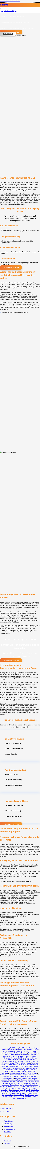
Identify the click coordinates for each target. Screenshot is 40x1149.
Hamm (2, 1086)
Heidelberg (21, 1088)
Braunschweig (19, 1081)
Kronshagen (33, 1056)
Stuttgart (24, 1075)
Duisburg (6, 1078)
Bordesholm (16, 1058)
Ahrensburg (6, 1048)
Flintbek (28, 1058)
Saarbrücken (34, 1085)
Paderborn (16, 1090)
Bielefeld (24, 1078)
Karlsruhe (11, 1080)
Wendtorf (27, 1061)
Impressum (7, 1143)
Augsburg (17, 1080)
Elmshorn (19, 1049)
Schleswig (33, 1054)
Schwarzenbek (7, 1056)
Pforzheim (22, 1091)
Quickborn (35, 1053)
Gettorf (10, 1064)
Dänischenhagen (7, 1061)
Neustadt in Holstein (7, 1053)
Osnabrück (6, 1088)
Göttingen (3, 1093)
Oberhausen (5, 1085)
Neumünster (33, 1051)
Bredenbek (3, 1064)
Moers (5, 1096)
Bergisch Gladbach (7, 1095)
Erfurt (35, 1083)
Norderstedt (17, 1053)
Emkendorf (25, 1066)
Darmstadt (28, 1088)
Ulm (10, 1091)
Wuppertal (18, 1078)
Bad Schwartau (23, 1048)
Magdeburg (6, 1083)
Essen (11, 1076)
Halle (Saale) (35, 1081)
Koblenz (36, 1093)
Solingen (34, 1088)
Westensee (12, 1066)
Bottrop (9, 1093)
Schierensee (35, 1064)
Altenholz (8, 1059)
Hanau (34, 1096)
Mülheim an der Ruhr (33, 1086)
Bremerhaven (29, 1093)
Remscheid (17, 1095)
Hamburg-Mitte (15, 1071)
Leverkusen (13, 1088)
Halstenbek (30, 1049)
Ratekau (6, 1054)
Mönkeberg (22, 1059)
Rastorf (16, 1070)
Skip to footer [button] (16, 1)
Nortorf (28, 1063)
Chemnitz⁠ (27, 1081)
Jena (36, 1095)
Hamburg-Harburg (14, 1073)
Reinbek (12, 1054)
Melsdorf (34, 1058)
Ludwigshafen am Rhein (12, 1086)
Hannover (28, 1076)
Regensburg (4, 1090)
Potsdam (27, 1085)
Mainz (31, 1083)
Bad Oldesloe (14, 1048)
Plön (27, 1056)
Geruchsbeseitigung (9, 1129)
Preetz (30, 1053)
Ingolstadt (27, 1090)
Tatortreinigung (8, 1121)
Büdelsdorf (34, 1068)
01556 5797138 (4, 1111)
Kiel (18, 1051)
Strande (15, 1064)
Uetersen (22, 1056)
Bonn (29, 1078)
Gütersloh (21, 1096)
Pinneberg (24, 1053)
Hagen (22, 1085)
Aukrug (23, 1063)
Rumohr (29, 1064)
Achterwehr (34, 1063)
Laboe (14, 1061)
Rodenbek (5, 1066)
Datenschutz (7, 1141)
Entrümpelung (8, 1124)
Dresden (21, 1076)
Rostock (12, 1085)
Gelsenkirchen (5, 1081)
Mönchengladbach (33, 1080)
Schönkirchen (31, 1059)
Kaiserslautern (17, 1098)
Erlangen (22, 1093)
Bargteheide (4, 1049)
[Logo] (8, 11)
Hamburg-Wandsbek (27, 1073)
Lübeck (22, 1051)
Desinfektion (7, 1132)
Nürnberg (34, 1076)
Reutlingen (15, 1093)
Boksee (9, 1068)
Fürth (6, 1091)
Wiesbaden (24, 1080)
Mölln (27, 1051)
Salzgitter (10, 1096)
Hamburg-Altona (24, 1070)
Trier (22, 1095)
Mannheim (4, 1080)
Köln (8, 1075)
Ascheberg (5, 1063)
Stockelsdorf (16, 1056)
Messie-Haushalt (8, 1126)
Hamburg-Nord (25, 1071)
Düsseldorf (31, 1075)
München (3, 1075)
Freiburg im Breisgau (16, 1083)
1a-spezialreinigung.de (6, 1108)
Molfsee (22, 1058)
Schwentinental (7, 1058)
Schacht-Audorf (8, 1070)
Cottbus (24, 1098)
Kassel (17, 1085)
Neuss (22, 1090)
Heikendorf (15, 1059)
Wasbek (17, 1063)
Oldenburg (23, 1086)
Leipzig (37, 1075)
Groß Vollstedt (33, 1066)
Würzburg (29, 1091)
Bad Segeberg (33, 1048)
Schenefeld (25, 1054)
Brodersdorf (20, 1061)
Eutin (24, 1049)
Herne (10, 1090)
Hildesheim (28, 1096)
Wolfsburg (35, 1091)
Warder (4, 1068)
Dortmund (6, 1076)
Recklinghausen (29, 1095)
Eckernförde (12, 1049)
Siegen (16, 1096)
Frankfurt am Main (15, 1075)
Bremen (16, 1076)
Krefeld (26, 1083)
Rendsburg (18, 1054)
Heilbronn (15, 1091)
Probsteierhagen (16, 1068)
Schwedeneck (22, 1064)
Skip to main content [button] (6, 1)
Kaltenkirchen (12, 1051)
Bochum (11, 1078)
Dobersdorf (34, 1061)
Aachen (12, 1081)
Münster (34, 1078)
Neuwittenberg (26, 1068)
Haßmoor (18, 1066)
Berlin (35, 1073)
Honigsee (12, 1063)
